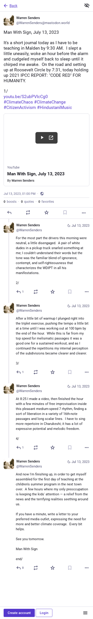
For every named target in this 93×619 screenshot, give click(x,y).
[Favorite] (46, 212)
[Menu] (85, 613)
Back (13, 6)
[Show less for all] (87, 5)
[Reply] (9, 212)
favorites (46, 201)
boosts (10, 201)
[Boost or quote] (28, 212)
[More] (83, 213)
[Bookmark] (65, 212)
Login (44, 613)
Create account (19, 613)
